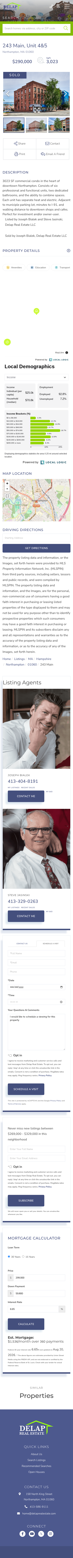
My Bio (49, 792)
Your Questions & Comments (23, 1010)
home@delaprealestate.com (39, 1513)
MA (30, 659)
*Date (11, 980)
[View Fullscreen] (7, 496)
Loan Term (13, 1247)
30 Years (15, 1256)
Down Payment (16, 1286)
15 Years (30, 1256)
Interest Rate (15, 1302)
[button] (65, 28)
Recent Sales (28, 787)
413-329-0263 (23, 902)
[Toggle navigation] (67, 6)
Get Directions (36, 548)
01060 (32, 665)
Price (10, 1270)
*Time (11, 995)
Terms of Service (14, 1104)
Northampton (15, 665)
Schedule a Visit (50, 944)
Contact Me (26, 796)
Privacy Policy (45, 1075)
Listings (19, 659)
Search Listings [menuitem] (37, 1460)
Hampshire (43, 659)
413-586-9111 (51, 6)
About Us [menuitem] (36, 1454)
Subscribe (26, 1201)
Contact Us (22, 944)
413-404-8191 (23, 781)
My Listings (14, 787)
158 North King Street (39, 1496)
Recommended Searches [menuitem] (36, 1466)
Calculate (26, 1324)
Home (7, 659)
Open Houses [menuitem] (36, 1472)
